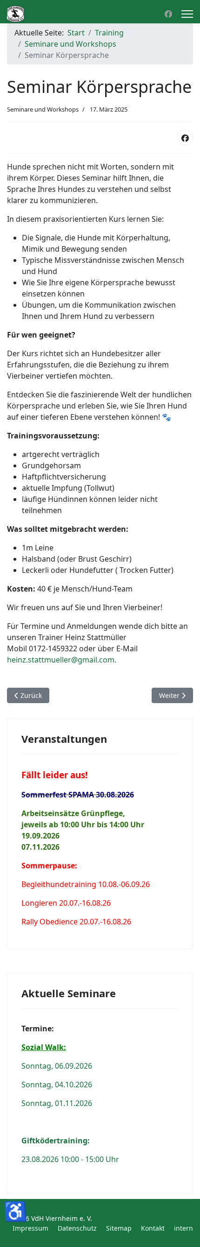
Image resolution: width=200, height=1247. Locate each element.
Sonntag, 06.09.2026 (56, 1066)
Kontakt (153, 1228)
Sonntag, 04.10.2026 (56, 1084)
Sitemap (119, 1228)
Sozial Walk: (43, 1047)
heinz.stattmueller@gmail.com (60, 660)
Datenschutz (77, 1228)
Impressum (30, 1228)
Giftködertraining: (55, 1140)
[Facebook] (168, 14)
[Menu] (187, 14)
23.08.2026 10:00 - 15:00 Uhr (70, 1159)
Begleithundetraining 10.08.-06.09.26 (85, 884)
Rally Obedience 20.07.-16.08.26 (76, 921)
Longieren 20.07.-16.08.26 (66, 903)
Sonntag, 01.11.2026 (56, 1103)
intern (183, 1228)
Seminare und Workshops (43, 109)
